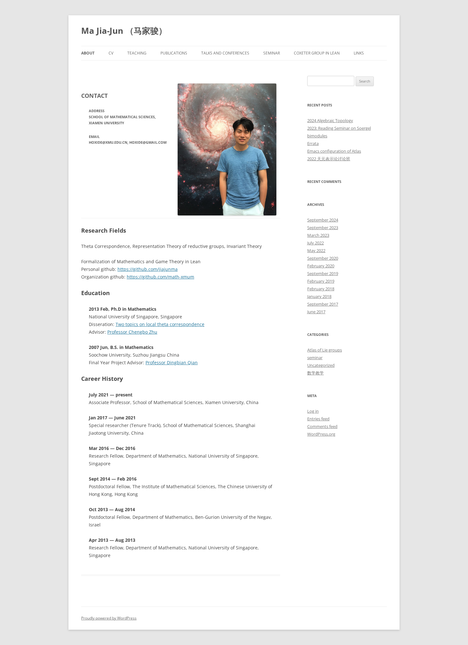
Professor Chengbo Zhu (132, 332)
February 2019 (320, 281)
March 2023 (318, 235)
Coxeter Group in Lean (317, 53)
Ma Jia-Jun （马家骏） (124, 30)
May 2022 (316, 250)
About (88, 53)
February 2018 (320, 289)
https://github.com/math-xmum (160, 277)
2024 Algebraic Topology (330, 120)
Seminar (271, 53)
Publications (173, 53)
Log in (313, 411)
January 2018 (319, 296)
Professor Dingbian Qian (171, 362)
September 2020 (322, 258)
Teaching (136, 53)
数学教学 (315, 373)
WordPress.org (321, 434)
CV (111, 53)
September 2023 (322, 227)
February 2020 (320, 266)
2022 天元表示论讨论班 (328, 159)
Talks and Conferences (225, 53)
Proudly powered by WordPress (109, 618)
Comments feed (322, 426)
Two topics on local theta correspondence (160, 324)
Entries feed (318, 419)
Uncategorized (321, 365)
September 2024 (322, 220)
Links (359, 53)
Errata (313, 143)
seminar (315, 357)
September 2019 (322, 273)
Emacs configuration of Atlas (334, 151)
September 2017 (322, 304)
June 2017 (316, 312)
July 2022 (315, 243)
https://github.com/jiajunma (147, 269)
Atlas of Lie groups (324, 350)
